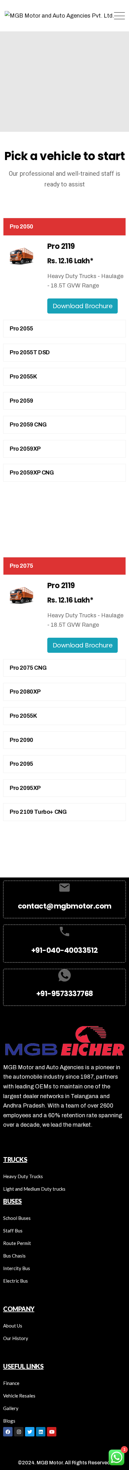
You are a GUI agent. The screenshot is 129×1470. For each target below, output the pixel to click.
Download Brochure (83, 306)
